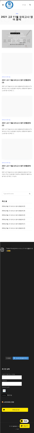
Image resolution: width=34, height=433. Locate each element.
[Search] (29, 5)
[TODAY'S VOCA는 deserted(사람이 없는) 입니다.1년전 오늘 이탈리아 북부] (17, 325)
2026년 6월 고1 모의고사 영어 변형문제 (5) (13, 206)
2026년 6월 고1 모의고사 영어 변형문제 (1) (13, 224)
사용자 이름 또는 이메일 (8, 374)
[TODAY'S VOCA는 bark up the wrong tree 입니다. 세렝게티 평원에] (17, 285)
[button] (4, 391)
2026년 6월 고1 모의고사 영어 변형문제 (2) (13, 219)
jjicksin (15, 426)
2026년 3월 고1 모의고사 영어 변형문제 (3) (13, 228)
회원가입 (9, 395)
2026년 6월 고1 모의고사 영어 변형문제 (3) (13, 215)
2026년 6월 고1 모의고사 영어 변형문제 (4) (13, 210)
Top (17, 429)
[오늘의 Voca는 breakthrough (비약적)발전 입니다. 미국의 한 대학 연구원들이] (17, 305)
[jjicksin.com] (9, 5)
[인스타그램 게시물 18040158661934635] (17, 265)
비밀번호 (4, 380)
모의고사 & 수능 (15, 33)
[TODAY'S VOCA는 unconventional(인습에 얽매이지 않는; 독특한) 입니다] (17, 345)
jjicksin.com (8, 402)
